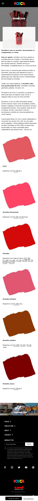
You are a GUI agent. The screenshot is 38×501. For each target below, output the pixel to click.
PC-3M (18, 260)
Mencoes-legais (19, 494)
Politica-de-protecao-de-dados (18, 491)
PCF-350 (27, 258)
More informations (28, 498)
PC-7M (30, 260)
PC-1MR (6, 260)
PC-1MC (13, 260)
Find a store (9, 426)
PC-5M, (16, 217)
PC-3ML (16, 304)
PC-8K (21, 217)
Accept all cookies (13, 498)
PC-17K (11, 262)
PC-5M (15, 171)
